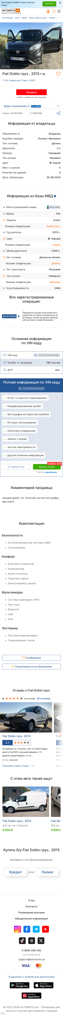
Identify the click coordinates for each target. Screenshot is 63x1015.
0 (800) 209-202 (31, 950)
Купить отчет (50, 466)
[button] (60, 11)
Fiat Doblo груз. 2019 (16, 736)
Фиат (24, 18)
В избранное (33, 657)
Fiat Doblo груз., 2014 (16, 820)
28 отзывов (43, 698)
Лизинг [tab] (47, 872)
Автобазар (7, 18)
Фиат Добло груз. (38, 18)
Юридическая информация (31, 918)
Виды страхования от (17, 106)
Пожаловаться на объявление (33, 666)
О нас (31, 900)
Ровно (52, 18)
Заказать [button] (49, 3)
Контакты (31, 906)
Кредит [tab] (15, 872)
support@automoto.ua (32, 959)
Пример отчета (17, 467)
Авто (17, 18)
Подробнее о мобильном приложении (31, 976)
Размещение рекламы (31, 912)
